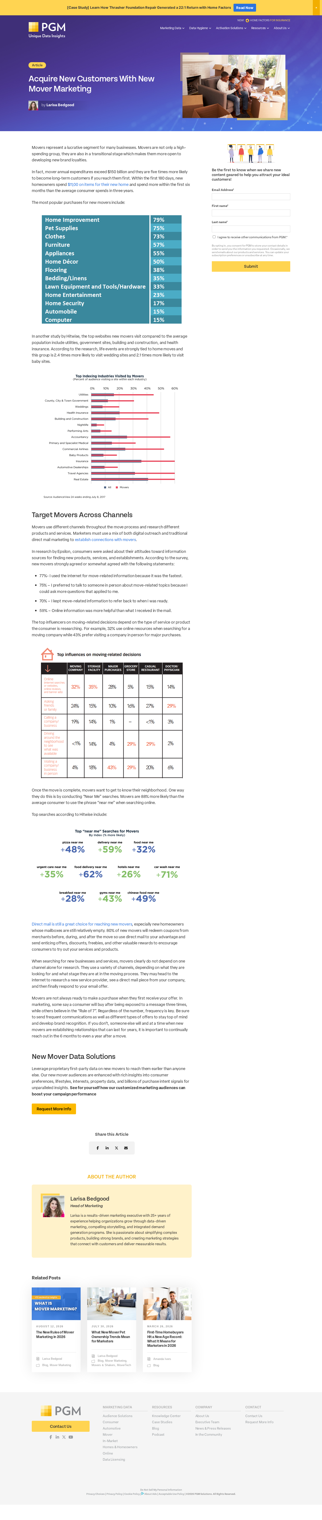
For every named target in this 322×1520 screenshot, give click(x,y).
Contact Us (253, 1416)
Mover (107, 1434)
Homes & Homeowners (120, 1447)
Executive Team (207, 1422)
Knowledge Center (166, 1416)
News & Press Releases (213, 1428)
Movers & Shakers (103, 1365)
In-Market (110, 1441)
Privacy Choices (95, 1494)
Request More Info (259, 1422)
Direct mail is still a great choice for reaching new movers (82, 924)
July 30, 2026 (103, 1326)
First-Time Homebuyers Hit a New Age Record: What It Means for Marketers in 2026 (165, 1339)
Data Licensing (114, 1459)
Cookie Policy (132, 1494)
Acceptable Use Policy (171, 1494)
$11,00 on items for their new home (98, 184)
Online (108, 1453)
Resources (258, 28)
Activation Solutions (229, 28)
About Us (280, 28)
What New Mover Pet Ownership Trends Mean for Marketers (111, 1336)
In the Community (208, 1434)
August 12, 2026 (50, 1326)
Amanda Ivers (162, 1359)
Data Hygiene (198, 28)
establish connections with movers (105, 539)
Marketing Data (170, 28)
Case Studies (162, 1422)
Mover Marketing (60, 1365)
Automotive (112, 1428)
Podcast (158, 1434)
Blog (45, 1365)
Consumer (111, 1422)
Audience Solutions (117, 1416)
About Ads (150, 1494)
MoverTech (124, 1365)
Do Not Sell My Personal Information (161, 1489)
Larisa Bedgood (52, 1358)
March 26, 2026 (160, 1326)
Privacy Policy (114, 1494)
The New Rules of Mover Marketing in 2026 (55, 1334)
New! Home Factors (263, 20)
